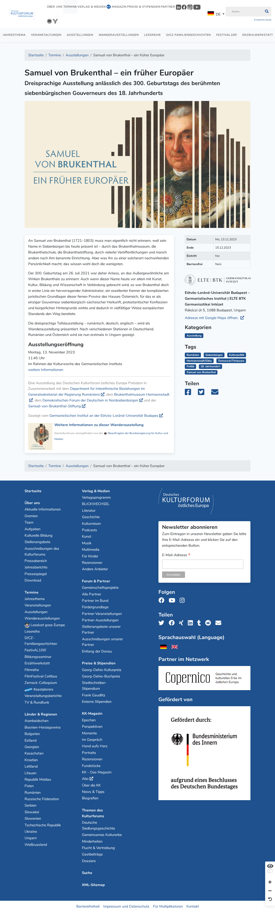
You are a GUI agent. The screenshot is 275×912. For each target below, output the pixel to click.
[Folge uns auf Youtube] (173, 600)
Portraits (89, 752)
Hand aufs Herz (95, 746)
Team (29, 522)
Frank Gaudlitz (93, 695)
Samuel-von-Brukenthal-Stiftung (54, 406)
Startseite (33, 491)
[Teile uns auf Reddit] (209, 623)
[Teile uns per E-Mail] (219, 623)
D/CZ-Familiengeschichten (188, 35)
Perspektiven (92, 726)
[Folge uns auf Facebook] (162, 600)
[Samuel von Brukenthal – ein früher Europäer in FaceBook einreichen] (191, 393)
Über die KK (91, 785)
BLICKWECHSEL (96, 503)
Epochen (89, 720)
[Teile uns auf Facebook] (173, 623)
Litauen (30, 773)
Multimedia (90, 549)
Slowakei (32, 812)
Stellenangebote (37, 541)
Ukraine (31, 831)
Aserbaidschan (37, 720)
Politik (190, 366)
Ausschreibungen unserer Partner (102, 642)
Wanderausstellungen (119, 35)
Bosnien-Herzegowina (43, 727)
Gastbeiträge (92, 854)
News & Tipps (93, 791)
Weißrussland (36, 844)
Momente (89, 733)
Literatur (88, 510)
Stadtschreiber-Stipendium (94, 685)
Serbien (30, 805)
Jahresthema (14, 35)
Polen (29, 785)
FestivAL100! (226, 35)
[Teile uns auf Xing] (182, 623)
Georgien (32, 746)
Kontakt (192, 906)
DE (218, 14)
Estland (30, 740)
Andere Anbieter (95, 569)
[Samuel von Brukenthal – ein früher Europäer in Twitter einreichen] (203, 393)
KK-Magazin (92, 713)
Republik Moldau (38, 779)
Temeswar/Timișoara (231, 361)
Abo (85, 778)
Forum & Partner (96, 581)
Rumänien (193, 355)
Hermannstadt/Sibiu (199, 361)
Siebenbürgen (214, 355)
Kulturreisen (91, 523)
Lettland (31, 766)
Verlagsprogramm (96, 497)
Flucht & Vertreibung (98, 847)
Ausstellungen (80, 35)
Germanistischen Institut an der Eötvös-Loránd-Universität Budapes (103, 415)
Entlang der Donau (97, 651)
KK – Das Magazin (97, 772)
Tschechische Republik (43, 825)
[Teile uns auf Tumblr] (200, 623)
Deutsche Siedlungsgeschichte (98, 825)
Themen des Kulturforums (93, 813)
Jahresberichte (36, 567)
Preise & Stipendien (143, 7)
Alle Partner (91, 594)
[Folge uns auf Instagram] (183, 600)
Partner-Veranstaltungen (102, 613)
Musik (86, 543)
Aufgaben (32, 529)
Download (33, 580)
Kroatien (31, 760)
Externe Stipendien (97, 701)
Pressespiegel (36, 573)
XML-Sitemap (93, 884)
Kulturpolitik (236, 355)
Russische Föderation (42, 799)
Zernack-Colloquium (41, 682)
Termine (70, 7)
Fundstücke (91, 765)
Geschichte (91, 517)
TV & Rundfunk (37, 702)
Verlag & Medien (92, 7)
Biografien (90, 798)
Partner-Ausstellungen (100, 620)
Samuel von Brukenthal (201, 372)
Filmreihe (32, 669)
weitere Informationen (45, 369)
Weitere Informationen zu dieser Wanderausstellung (99, 424)
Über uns (55, 7)
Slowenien (33, 818)
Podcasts (89, 530)
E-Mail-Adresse (176, 555)
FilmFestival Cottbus (41, 676)
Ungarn (31, 838)
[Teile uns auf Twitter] (162, 623)
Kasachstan (34, 753)
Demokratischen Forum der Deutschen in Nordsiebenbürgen (90, 400)
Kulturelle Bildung (39, 535)
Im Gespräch (92, 739)
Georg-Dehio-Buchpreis (101, 676)
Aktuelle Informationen (43, 509)
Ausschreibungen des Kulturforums (42, 551)
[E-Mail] (217, 393)
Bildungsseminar (38, 656)
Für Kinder (90, 556)
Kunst (86, 536)
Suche (87, 872)
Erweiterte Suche (262, 19)
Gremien (31, 516)
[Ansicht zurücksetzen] (270, 899)
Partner (168, 7)
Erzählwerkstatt (37, 663)
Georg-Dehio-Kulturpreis (101, 669)
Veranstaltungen (46, 35)
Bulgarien (32, 733)
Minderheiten (92, 841)
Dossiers (89, 860)
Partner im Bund (95, 600)
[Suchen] (266, 12)
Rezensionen (92, 562)
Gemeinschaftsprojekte (100, 587)
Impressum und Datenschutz (126, 906)
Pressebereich (36, 560)
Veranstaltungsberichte (43, 695)
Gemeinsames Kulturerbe (102, 834)
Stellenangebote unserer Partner (101, 629)
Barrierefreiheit (88, 906)
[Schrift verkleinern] (270, 891)
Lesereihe (152, 35)
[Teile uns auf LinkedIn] (191, 623)
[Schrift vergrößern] (270, 882)
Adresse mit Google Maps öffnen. (212, 317)
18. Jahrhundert (210, 366)
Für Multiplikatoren (168, 906)
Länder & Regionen (41, 714)
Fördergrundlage (95, 607)
